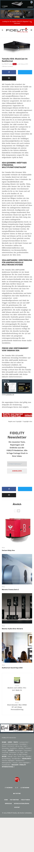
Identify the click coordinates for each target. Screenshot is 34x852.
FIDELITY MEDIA (25, 800)
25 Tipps (20, 752)
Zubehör (28, 748)
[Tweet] (25, 72)
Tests (15, 742)
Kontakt (17, 807)
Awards (15, 762)
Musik (4, 756)
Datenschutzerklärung (21, 803)
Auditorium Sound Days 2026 (12, 668)
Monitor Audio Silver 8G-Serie (12, 628)
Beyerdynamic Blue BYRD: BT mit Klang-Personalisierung (17, 706)
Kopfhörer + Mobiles (17, 748)
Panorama (27, 750)
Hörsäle (28, 756)
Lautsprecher (23, 742)
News (14, 64)
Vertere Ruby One (8, 550)
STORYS (11, 750)
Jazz (15, 756)
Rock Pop (21, 756)
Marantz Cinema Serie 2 (10, 589)
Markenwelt (20, 760)
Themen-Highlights (8, 760)
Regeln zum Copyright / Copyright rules (20, 421)
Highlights (26, 758)
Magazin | (16, 764)
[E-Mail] (9, 78)
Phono (4, 746)
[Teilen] (9, 72)
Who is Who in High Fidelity (18, 754)
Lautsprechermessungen (10, 744)
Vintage (4, 750)
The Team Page (14, 800)
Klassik (10, 756)
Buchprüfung (6, 758)
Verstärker (23, 744)
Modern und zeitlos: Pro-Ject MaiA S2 (17, 688)
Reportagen (19, 750)
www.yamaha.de (8, 395)
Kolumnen (12, 752)
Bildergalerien (6, 762)
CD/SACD (11, 746)
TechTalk (5, 752)
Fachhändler (6, 764)
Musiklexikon (16, 758)
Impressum (8, 803)
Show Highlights (24, 762)
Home (4, 742)
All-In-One (18, 746)
